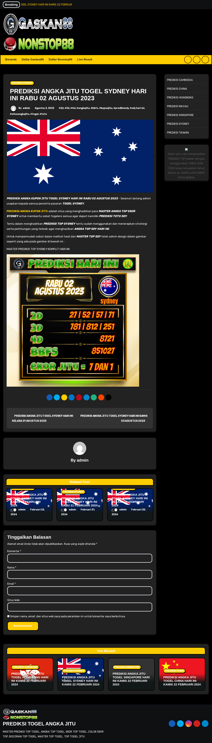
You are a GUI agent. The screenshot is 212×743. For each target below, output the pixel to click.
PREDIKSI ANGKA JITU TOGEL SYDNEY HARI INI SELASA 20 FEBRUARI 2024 (130, 500)
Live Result (84, 59)
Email (11, 583)
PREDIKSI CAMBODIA (180, 80)
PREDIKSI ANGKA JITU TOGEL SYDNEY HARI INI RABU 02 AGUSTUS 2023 (78, 95)
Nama (11, 567)
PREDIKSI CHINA (177, 88)
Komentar (14, 551)
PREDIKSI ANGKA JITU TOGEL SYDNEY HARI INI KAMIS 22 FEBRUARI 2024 (29, 500)
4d (73, 108)
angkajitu (84, 108)
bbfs (95, 108)
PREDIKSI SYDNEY (22, 83)
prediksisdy (122, 108)
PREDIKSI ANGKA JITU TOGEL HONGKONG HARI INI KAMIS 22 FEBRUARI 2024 (29, 679)
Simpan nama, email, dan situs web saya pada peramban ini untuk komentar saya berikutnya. (68, 616)
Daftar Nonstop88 (60, 59)
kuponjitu (106, 108)
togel (35, 114)
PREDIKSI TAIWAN (178, 132)
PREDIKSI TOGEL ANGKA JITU (39, 723)
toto (44, 114)
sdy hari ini (138, 108)
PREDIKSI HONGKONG (180, 97)
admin (26, 108)
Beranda (11, 59)
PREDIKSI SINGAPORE (180, 115)
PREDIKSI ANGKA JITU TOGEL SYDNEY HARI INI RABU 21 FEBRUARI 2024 (79, 502)
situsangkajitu (20, 114)
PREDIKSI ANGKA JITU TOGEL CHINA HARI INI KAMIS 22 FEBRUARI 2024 (182, 681)
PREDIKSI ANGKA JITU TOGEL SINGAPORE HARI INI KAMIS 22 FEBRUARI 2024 (131, 679)
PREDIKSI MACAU (177, 106)
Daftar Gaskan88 (33, 59)
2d (61, 108)
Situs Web (13, 600)
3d (67, 108)
